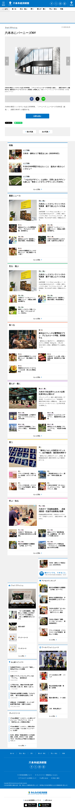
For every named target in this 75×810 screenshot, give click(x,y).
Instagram (60, 3)
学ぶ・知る (53, 9)
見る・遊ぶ (23, 9)
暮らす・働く (41, 9)
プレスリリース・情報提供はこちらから (47, 775)
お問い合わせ (44, 778)
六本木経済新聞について (25, 775)
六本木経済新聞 (19, 3)
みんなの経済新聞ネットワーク (37, 793)
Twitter (56, 3)
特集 (61, 9)
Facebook (51, 3)
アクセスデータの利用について (28, 778)
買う (32, 9)
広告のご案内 (55, 778)
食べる (14, 9)
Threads (64, 3)
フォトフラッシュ (11, 28)
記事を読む (37, 116)
